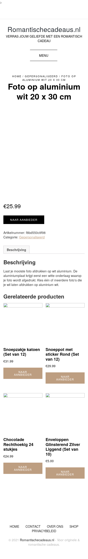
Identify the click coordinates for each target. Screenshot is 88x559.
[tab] (16, 250)
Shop (73, 526)
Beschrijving (16, 249)
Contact (33, 526)
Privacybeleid (44, 531)
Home (16, 76)
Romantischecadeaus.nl (44, 29)
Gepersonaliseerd (41, 76)
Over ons (55, 526)
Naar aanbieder (23, 220)
